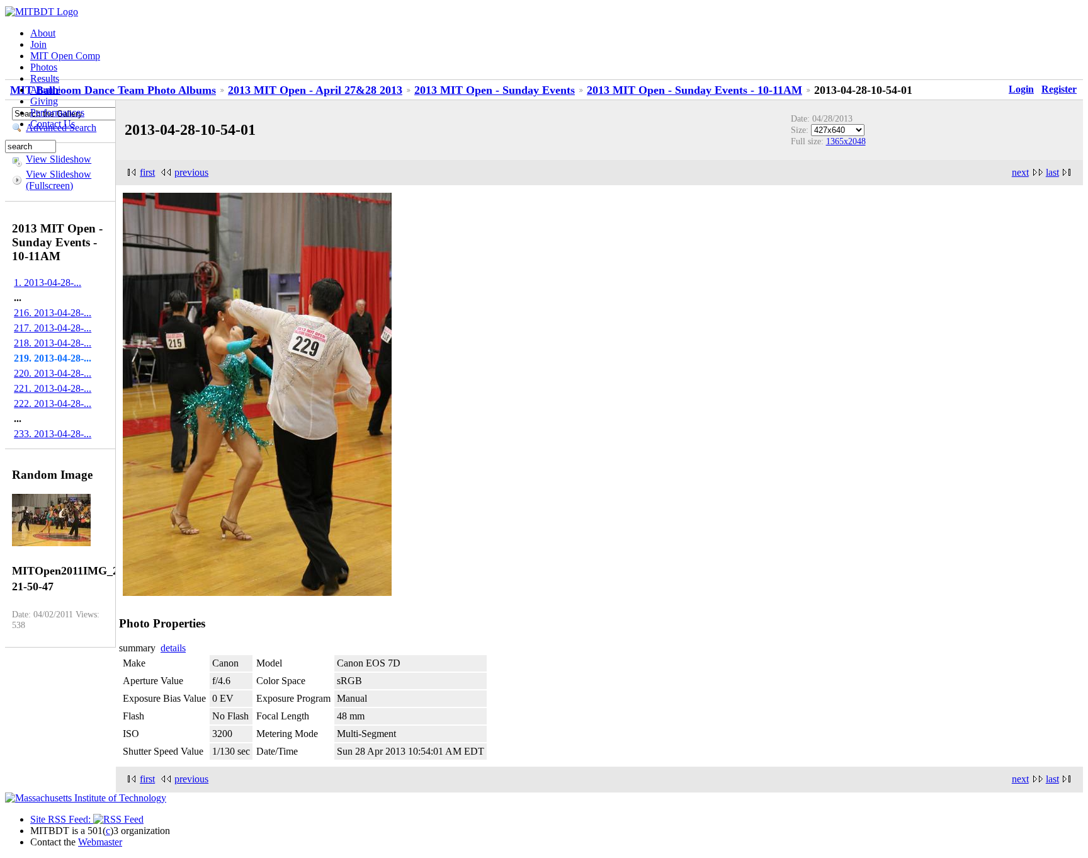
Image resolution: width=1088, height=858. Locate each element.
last (1052, 172)
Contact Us (52, 123)
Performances (57, 112)
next (1020, 172)
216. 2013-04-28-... (52, 312)
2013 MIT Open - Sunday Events (494, 90)
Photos (43, 67)
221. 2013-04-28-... (52, 388)
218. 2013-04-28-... (52, 343)
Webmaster (100, 842)
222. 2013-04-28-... (52, 403)
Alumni (45, 89)
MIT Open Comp (65, 55)
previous (191, 172)
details (173, 648)
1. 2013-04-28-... (47, 282)
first (147, 172)
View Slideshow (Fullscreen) (58, 180)
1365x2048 (846, 141)
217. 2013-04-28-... (52, 328)
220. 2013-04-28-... (52, 373)
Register (1059, 89)
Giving (44, 101)
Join (38, 44)
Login (1021, 89)
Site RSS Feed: (61, 819)
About (42, 33)
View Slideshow (58, 159)
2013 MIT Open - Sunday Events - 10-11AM (694, 90)
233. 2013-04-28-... (52, 433)
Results (44, 78)
